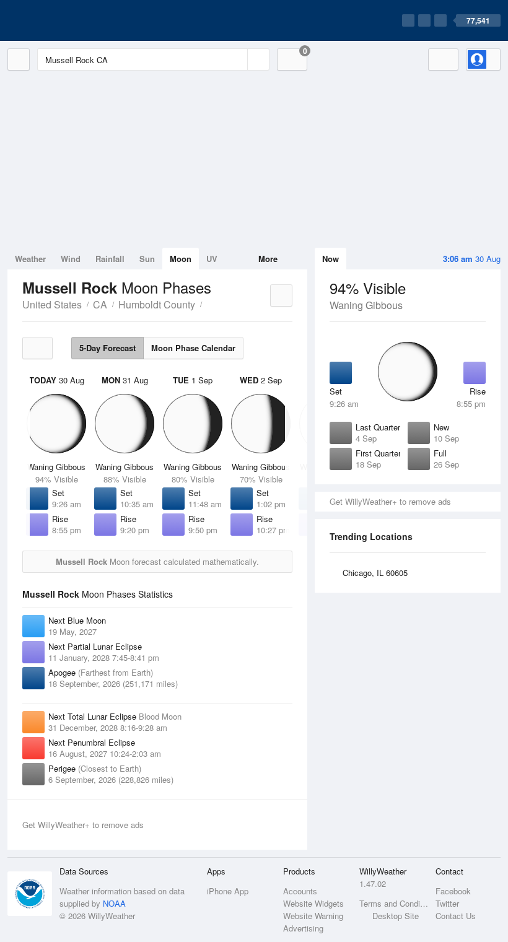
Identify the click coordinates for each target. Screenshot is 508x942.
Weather (30, 258)
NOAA (114, 903)
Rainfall (110, 258)
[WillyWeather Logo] (65, 20)
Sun (147, 258)
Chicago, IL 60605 (375, 572)
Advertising (303, 928)
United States (52, 304)
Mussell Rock (209, 303)
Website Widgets (313, 903)
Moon (180, 258)
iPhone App (227, 891)
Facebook (453, 891)
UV (211, 258)
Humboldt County (156, 304)
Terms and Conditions (393, 903)
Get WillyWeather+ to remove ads (390, 501)
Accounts (300, 891)
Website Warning (313, 916)
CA (100, 304)
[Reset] (237, 59)
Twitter (447, 903)
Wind (71, 258)
